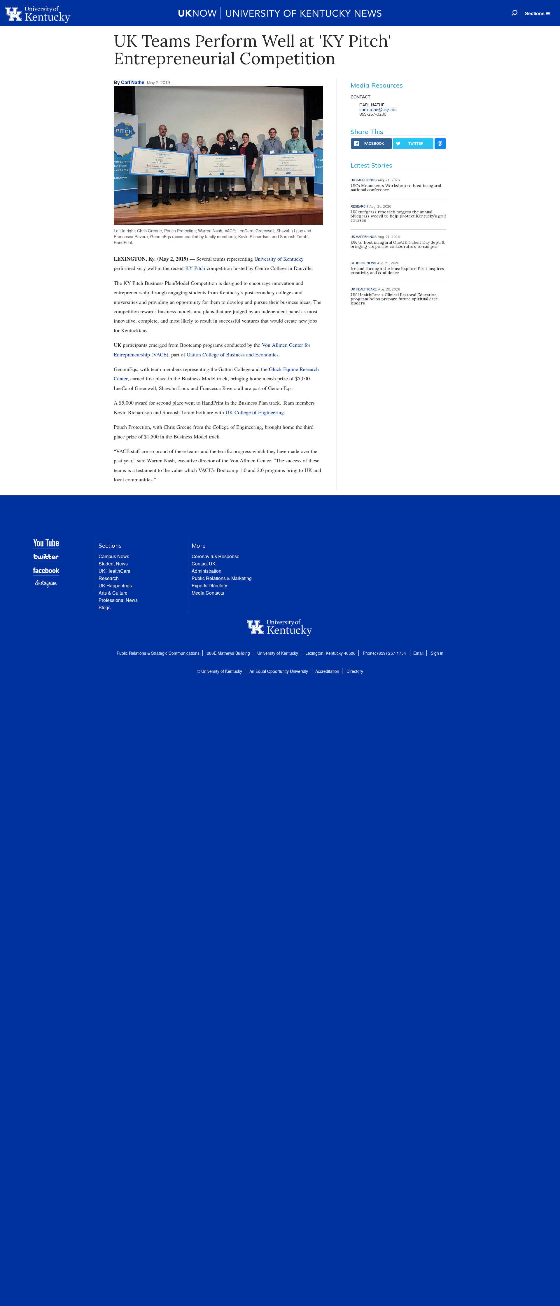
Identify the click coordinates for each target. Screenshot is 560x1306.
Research (109, 578)
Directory (354, 671)
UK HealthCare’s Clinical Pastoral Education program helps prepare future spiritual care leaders (394, 299)
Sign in (437, 653)
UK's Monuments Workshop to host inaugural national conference (396, 187)
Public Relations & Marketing (222, 578)
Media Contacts (208, 592)
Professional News (118, 600)
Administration (206, 570)
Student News (113, 563)
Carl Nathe (132, 82)
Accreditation (327, 671)
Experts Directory (209, 585)
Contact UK (204, 563)
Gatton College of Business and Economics (233, 354)
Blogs (105, 607)
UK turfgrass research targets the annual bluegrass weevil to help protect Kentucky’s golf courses (398, 216)
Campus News (114, 556)
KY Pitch (195, 267)
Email (418, 653)
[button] (537, 13)
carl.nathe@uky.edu (378, 109)
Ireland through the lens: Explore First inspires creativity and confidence (397, 270)
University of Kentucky (279, 258)
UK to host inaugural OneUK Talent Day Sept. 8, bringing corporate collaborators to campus (398, 244)
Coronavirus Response (215, 556)
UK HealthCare (114, 570)
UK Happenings (115, 585)
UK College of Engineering (254, 412)
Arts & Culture (113, 592)
